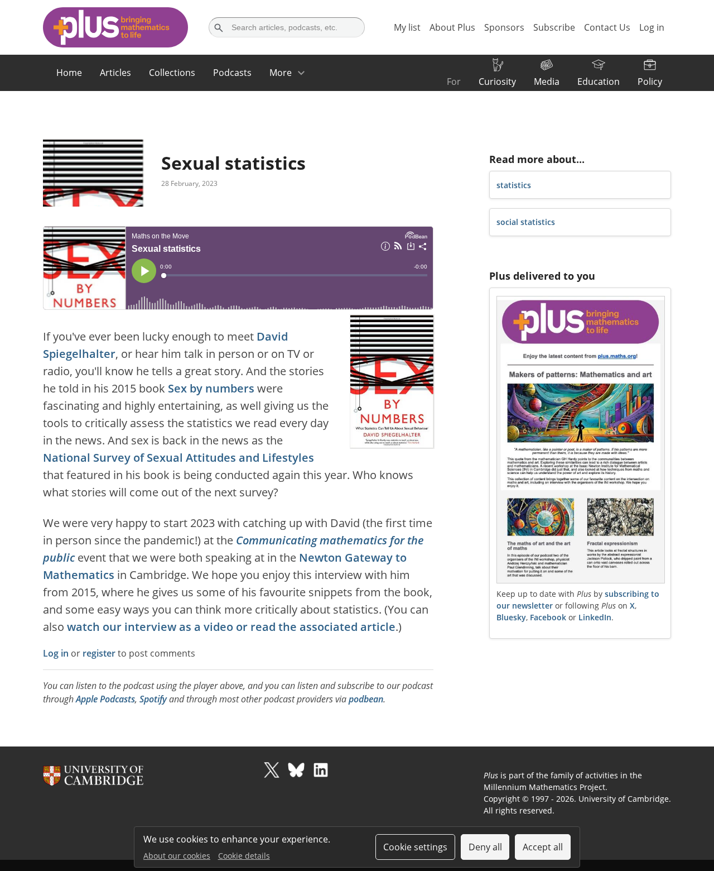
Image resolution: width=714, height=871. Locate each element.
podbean (366, 699)
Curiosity (497, 81)
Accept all (543, 847)
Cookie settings (415, 847)
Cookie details (244, 855)
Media (546, 81)
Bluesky (511, 617)
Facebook (548, 617)
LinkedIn (594, 617)
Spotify (153, 699)
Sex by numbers (211, 388)
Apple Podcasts (105, 699)
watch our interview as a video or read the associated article (231, 626)
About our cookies (176, 855)
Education (598, 81)
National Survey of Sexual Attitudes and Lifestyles (178, 457)
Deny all (485, 847)
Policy (650, 81)
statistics (513, 185)
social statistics (525, 222)
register (99, 653)
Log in (56, 653)
